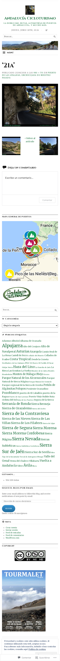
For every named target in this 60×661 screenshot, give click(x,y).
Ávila (27, 465)
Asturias (22, 351)
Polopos (21, 388)
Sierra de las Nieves (16, 418)
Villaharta (34, 460)
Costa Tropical (20, 359)
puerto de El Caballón (31, 393)
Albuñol (15, 340)
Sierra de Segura (17, 428)
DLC (27, 363)
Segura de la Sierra (44, 399)
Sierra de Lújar (49, 423)
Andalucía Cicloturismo (30, 18)
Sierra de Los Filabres (26, 423)
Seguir (8, 509)
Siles (53, 453)
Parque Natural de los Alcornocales (24, 378)
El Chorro (34, 363)
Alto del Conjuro (31, 346)
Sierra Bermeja (40, 404)
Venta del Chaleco (19, 460)
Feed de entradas (13, 533)
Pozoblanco (10, 393)
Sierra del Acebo (39, 409)
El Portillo (42, 363)
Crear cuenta (11, 528)
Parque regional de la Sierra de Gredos (22, 385)
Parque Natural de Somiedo (40, 382)
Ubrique (40, 457)
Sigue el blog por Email (17, 488)
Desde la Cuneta (39, 359)
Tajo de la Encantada (10, 457)
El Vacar (50, 363)
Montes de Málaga (24, 374)
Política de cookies (37, 649)
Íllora (34, 466)
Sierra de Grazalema (17, 408)
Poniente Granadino (37, 388)
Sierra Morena (44, 428)
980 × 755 (38, 73)
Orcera (46, 374)
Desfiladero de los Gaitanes (13, 363)
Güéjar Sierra (7, 367)
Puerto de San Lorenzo (18, 397)
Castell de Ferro (19, 355)
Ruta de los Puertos (25, 400)
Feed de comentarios (15, 535)
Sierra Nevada (26, 438)
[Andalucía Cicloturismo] (30, 45)
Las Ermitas (14, 370)
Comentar (47, 200)
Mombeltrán (7, 374)
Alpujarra (12, 345)
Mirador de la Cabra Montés (42, 371)
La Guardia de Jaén (43, 367)
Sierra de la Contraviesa (25, 413)
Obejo (39, 374)
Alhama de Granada (30, 340)
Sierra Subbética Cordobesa (27, 446)
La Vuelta (26, 370)
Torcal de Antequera (28, 457)
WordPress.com (12, 538)
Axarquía (35, 351)
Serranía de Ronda (16, 404)
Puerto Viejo (35, 396)
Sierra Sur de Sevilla (37, 452)
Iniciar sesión (12, 530)
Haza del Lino (24, 367)
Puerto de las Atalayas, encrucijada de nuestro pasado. (29, 75)
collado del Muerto (36, 356)
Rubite (45, 396)
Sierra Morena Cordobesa (23, 433)
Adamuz (6, 340)
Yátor (20, 465)
